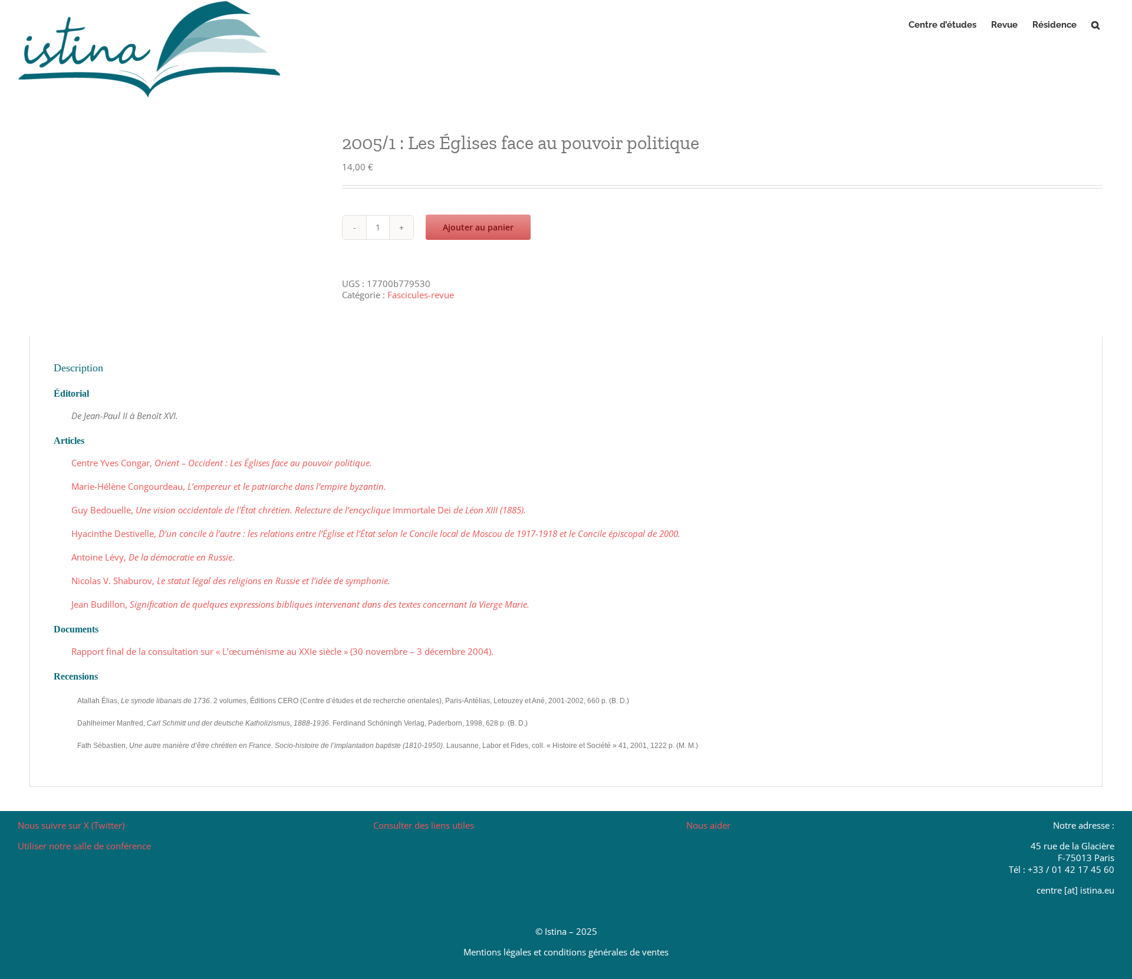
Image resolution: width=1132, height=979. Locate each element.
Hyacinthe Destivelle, (375, 533)
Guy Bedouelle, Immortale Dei (298, 510)
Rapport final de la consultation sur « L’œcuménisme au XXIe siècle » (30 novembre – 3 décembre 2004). (282, 651)
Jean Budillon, (300, 604)
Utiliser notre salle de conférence (84, 846)
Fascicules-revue (420, 295)
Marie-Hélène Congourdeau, (228, 486)
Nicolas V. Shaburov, (230, 580)
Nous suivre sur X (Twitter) (71, 825)
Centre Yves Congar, (221, 463)
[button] (1095, 25)
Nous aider (708, 825)
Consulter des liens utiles (423, 825)
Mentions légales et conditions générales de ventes (566, 952)
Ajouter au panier (478, 227)
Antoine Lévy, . (153, 557)
